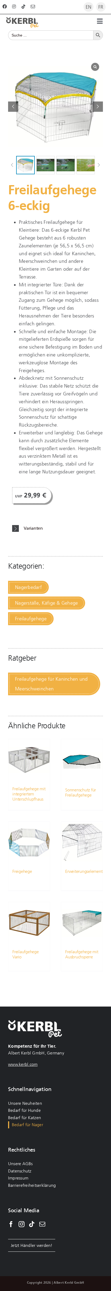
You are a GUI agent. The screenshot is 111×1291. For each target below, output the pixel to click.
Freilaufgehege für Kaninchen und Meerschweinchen (51, 684)
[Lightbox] (95, 67)
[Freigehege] (29, 842)
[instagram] (14, 6)
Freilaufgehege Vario (25, 954)
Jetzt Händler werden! (32, 1245)
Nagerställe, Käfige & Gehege (46, 603)
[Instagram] (22, 1224)
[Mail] (42, 1224)
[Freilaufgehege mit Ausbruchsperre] (82, 923)
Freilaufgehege (31, 619)
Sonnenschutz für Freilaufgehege (80, 792)
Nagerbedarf (28, 587)
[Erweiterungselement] (82, 842)
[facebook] (4, 6)
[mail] (33, 6)
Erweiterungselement (83, 871)
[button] (98, 106)
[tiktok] (23, 6)
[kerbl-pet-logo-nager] (22, 19)
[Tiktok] (32, 1224)
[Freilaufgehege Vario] (29, 923)
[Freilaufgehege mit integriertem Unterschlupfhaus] (29, 760)
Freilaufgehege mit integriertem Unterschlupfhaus (29, 794)
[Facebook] (11, 1224)
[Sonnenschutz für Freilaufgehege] (82, 760)
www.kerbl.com (23, 1064)
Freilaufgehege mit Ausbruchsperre (81, 954)
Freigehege (22, 871)
